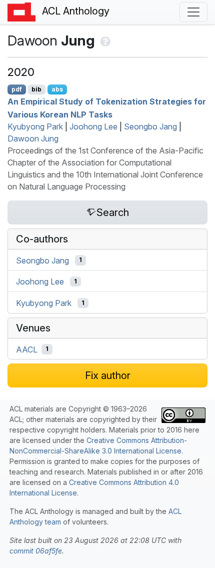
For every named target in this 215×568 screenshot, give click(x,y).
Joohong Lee (94, 127)
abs (57, 89)
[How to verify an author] (104, 40)
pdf (17, 89)
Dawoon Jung (33, 139)
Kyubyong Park (35, 127)
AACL (27, 349)
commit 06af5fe (36, 550)
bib (37, 89)
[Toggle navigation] (194, 12)
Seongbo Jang (150, 127)
